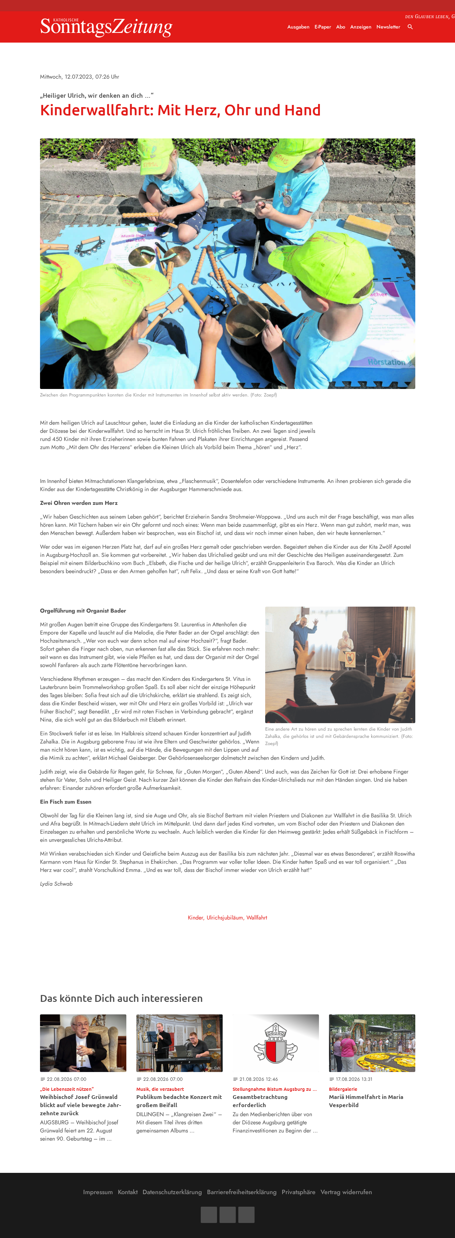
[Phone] (246, 1215)
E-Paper (323, 26)
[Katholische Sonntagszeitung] (106, 27)
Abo (340, 26)
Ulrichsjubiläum (225, 918)
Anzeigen (361, 26)
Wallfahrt (256, 918)
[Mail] (228, 1215)
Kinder (195, 918)
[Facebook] (209, 1215)
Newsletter (388, 26)
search (410, 26)
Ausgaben (298, 26)
